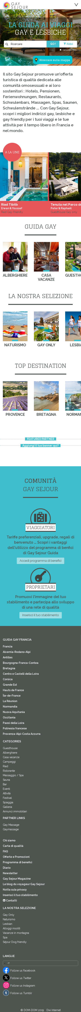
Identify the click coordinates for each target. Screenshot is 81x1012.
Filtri (70, 44)
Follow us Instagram (22, 985)
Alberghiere (10, 752)
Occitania (9, 717)
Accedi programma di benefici (40, 560)
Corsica (8, 679)
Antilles (7, 657)
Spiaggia (8, 802)
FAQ (5, 851)
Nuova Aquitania (14, 712)
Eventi (6, 788)
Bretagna (9, 668)
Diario (7, 867)
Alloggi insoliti (11, 928)
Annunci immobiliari (15, 811)
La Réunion (10, 701)
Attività (7, 793)
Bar (5, 784)
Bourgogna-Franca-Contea (20, 662)
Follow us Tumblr (21, 993)
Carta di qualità (13, 845)
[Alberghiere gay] (15, 257)
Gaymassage (11, 829)
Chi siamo (9, 840)
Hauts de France (13, 690)
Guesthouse (10, 748)
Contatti (11, 900)
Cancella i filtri (69, 50)
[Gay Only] (46, 326)
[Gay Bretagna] (46, 396)
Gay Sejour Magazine (17, 878)
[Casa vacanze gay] (46, 257)
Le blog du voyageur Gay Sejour (24, 884)
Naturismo (9, 919)
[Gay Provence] (15, 396)
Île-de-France (12, 695)
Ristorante (9, 770)
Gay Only (8, 914)
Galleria (7, 806)
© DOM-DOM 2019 (33, 1010)
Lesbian (7, 923)
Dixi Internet (54, 1010)
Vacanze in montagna (16, 932)
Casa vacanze (11, 757)
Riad (5, 766)
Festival (7, 797)
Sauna (6, 779)
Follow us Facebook (22, 970)
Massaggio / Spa (13, 775)
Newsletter (10, 873)
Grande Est (10, 684)
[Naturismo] (15, 326)
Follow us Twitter (20, 978)
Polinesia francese (15, 728)
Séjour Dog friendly (15, 941)
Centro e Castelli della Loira (21, 673)
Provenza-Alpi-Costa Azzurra (21, 733)
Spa (5, 937)
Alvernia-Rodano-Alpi (17, 651)
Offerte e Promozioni (16, 856)
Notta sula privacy (15, 889)
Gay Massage (11, 824)
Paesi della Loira (13, 722)
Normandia (10, 706)
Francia (7, 646)
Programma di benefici (17, 862)
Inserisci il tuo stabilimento (40, 615)
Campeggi (9, 761)
